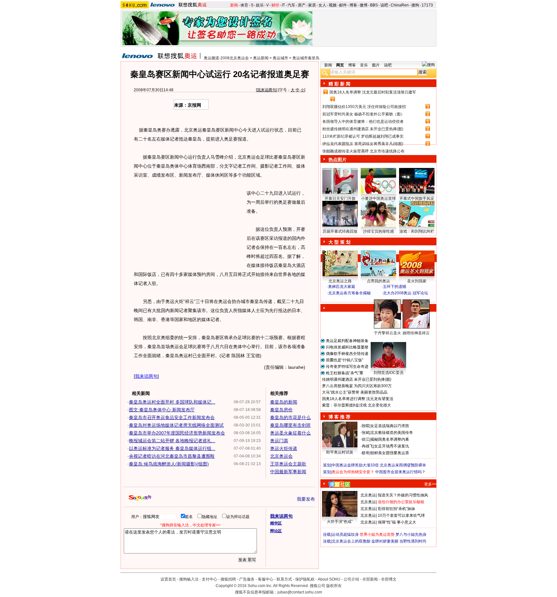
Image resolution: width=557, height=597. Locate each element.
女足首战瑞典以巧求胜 (389, 426)
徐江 (365, 439)
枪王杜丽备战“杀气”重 (344, 373)
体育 (244, 5)
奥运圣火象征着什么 (290, 433)
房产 (302, 5)
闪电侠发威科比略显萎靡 (347, 347)
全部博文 (388, 579)
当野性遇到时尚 (412, 541)
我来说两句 (266, 90)
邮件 (343, 5)
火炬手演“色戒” (340, 521)
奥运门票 (279, 440)
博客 (353, 5)
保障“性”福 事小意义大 (397, 522)
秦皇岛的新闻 (283, 402)
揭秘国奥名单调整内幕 (389, 439)
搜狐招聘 (228, 579)
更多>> (430, 484)
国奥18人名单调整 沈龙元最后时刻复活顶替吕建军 (372, 92)
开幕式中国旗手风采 (416, 198)
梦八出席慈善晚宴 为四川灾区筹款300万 (357, 386)
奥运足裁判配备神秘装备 (347, 340)
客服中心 (265, 579)
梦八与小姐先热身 (411, 534)
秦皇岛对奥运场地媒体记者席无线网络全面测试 (176, 425)
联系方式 (284, 579)
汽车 (291, 5)
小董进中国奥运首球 (378, 198)
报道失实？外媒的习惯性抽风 (403, 495)
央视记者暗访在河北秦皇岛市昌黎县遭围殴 (172, 456)
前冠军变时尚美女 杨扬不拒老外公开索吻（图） (363, 114)
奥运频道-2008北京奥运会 (226, 58)
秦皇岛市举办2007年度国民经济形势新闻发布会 (177, 433)
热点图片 (337, 159)
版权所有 (334, 585)
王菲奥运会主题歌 (288, 463)
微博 (363, 5)
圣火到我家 (416, 281)
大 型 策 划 (339, 242)
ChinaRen (400, 5)
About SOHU (329, 579)
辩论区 (276, 531)
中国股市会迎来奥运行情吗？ (400, 472)
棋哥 (365, 453)
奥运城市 (280, 58)
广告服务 (247, 579)
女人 (322, 5)
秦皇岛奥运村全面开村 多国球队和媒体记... (172, 402)
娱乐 (260, 5)
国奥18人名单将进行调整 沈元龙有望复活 (357, 398)
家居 (312, 5)
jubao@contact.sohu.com (300, 592)
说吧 (384, 5)
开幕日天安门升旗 (340, 198)
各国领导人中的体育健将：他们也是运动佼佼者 (363, 121)
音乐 (364, 65)
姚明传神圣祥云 (416, 333)
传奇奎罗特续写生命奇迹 (347, 366)
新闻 (234, 5)
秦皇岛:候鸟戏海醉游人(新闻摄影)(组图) (169, 463)
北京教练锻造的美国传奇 (391, 432)
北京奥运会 (281, 456)
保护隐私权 (305, 579)
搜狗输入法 (189, 579)
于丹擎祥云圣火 (387, 333)
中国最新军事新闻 (288, 471)
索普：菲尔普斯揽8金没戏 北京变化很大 (356, 405)
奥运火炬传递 (283, 448)
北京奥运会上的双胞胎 (351, 541)
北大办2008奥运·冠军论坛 (405, 293)
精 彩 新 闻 (339, 83)
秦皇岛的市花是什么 (290, 417)
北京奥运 (368, 495)
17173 (427, 5)
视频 (333, 5)
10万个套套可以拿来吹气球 (401, 515)
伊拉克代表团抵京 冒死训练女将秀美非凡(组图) (362, 144)
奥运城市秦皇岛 (305, 58)
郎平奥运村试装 (339, 452)
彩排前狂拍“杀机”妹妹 (396, 508)
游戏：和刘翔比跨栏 (416, 231)
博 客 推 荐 (339, 416)
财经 (275, 5)
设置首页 (168, 579)
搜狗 (415, 5)
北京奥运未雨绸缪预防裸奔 (403, 465)
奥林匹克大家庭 (341, 286)
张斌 (365, 432)
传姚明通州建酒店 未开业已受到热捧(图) (356, 379)
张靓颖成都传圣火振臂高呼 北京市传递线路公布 (363, 151)
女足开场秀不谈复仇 (391, 446)
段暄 (365, 426)
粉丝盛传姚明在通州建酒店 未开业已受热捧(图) (362, 129)
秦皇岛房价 (281, 409)
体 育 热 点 (382, 339)
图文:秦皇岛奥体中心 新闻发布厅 (162, 409)
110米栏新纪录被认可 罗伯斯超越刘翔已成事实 (363, 136)
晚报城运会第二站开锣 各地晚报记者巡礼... (172, 440)
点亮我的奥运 (378, 281)
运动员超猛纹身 (345, 534)
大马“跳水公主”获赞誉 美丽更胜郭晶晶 (354, 392)
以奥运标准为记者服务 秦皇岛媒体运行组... (172, 448)
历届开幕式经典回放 (340, 231)
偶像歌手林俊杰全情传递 (347, 353)
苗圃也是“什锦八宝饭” (344, 360)
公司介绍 (351, 579)
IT (283, 5)
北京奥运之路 (340, 281)
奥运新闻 (261, 58)
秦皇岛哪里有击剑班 (290, 425)
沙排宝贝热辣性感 (378, 231)
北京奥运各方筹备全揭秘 (349, 293)
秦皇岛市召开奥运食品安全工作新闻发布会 (172, 417)
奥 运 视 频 (340, 299)
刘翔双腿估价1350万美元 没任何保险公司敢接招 (364, 106)
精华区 (276, 523)
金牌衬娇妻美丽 (384, 541)
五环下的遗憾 (394, 286)
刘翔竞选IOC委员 (389, 372)
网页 (340, 65)
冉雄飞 (367, 446)
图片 (376, 65)
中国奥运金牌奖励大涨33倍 (355, 465)
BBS (374, 5)
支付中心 (209, 579)
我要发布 (306, 499)
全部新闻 (370, 579)
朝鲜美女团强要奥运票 (389, 453)
